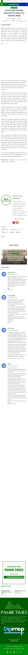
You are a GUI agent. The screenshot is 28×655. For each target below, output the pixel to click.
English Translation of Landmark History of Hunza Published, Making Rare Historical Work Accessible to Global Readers (14, 258)
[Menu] (1, 4)
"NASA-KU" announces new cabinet (20, 591)
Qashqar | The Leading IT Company (17, 648)
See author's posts (19, 219)
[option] (14, 257)
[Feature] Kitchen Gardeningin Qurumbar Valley (7, 592)
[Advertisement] (14, 65)
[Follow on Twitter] (13, 18)
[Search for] (26, 4)
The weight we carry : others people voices (12, 1)
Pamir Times (10, 18)
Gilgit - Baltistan (14, 7)
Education (14, 253)
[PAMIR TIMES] (14, 4)
